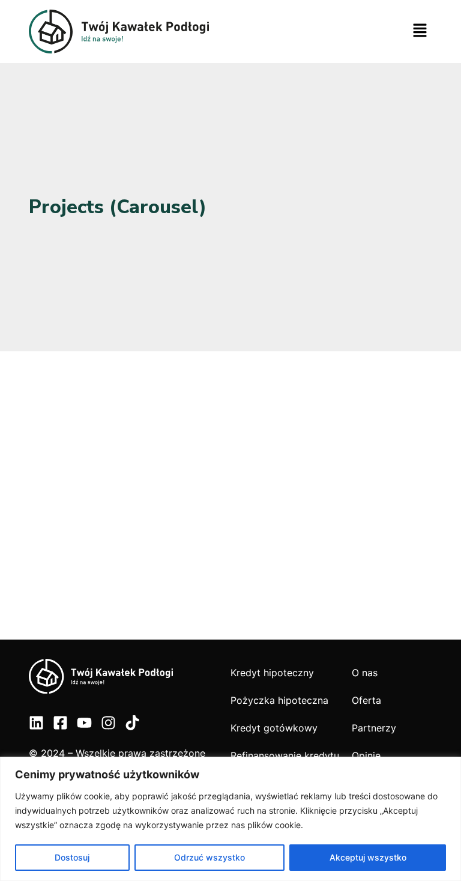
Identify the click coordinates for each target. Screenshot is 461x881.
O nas (365, 673)
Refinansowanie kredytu (284, 755)
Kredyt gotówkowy (274, 728)
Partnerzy (374, 728)
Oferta (366, 700)
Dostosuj (72, 857)
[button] (420, 31)
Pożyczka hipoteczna (279, 700)
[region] (230, 819)
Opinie (366, 755)
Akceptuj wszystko (368, 857)
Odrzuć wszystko (209, 857)
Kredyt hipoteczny (272, 673)
